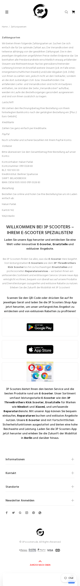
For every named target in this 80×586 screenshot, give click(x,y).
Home (5, 27)
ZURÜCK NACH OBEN (40, 565)
